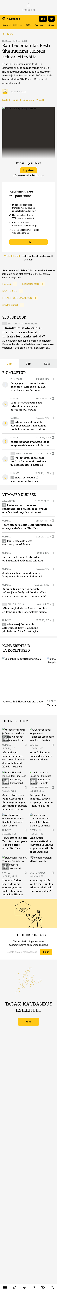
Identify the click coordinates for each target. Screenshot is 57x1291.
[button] (22, 952)
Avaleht (6, 25)
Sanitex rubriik (10, 304)
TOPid (29, 25)
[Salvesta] (53, 379)
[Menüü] (5, 1287)
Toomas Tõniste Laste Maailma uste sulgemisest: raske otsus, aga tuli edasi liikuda (12, 887)
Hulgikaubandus (30, 283)
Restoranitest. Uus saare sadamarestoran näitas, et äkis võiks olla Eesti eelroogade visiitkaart (24, 509)
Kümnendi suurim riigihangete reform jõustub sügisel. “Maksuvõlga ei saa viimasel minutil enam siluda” (24, 592)
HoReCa (7, 283)
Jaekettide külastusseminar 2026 (22, 701)
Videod (51, 25)
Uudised (15, 398)
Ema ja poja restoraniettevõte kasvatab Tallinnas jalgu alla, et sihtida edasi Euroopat (28, 387)
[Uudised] (15, 1287)
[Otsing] (34, 1287)
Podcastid (40, 25)
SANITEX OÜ (9, 290)
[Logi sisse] (52, 1287)
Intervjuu (16, 379)
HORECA (6, 41)
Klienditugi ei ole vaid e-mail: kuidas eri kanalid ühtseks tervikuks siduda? (23, 332)
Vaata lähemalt (12, 256)
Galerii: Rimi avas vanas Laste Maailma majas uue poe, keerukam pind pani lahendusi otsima (14, 802)
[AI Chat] (43, 1287)
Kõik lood (18, 25)
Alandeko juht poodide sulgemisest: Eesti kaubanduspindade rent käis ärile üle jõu (29, 425)
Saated (6, 873)
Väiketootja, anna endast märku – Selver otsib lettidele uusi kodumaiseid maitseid (28, 461)
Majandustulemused (41, 787)
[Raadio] (24, 1287)
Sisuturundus (16, 323)
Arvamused (8, 501)
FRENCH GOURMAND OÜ (17, 297)
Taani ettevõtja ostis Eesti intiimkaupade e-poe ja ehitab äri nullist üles (26, 406)
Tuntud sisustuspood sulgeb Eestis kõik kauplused (41, 756)
